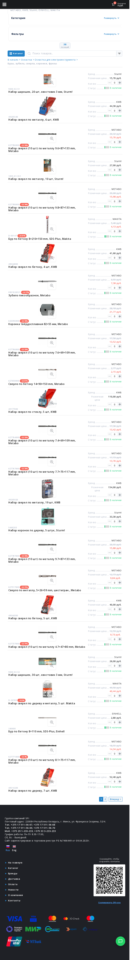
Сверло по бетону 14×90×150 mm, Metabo (36, 384)
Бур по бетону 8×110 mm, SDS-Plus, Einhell (36, 731)
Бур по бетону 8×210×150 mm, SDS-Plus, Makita (39, 239)
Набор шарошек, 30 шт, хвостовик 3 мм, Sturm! (40, 675)
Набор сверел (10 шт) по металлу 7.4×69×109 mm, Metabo (42, 442)
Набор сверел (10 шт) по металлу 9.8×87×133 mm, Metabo (42, 209)
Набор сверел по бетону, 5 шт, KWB (32, 618)
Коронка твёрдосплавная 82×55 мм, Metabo (38, 324)
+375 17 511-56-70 (44, 827)
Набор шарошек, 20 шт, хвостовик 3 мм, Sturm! (40, 92)
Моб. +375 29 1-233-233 (19, 831)
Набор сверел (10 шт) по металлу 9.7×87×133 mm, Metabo (42, 560)
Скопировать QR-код (109, 902)
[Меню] (4, 4)
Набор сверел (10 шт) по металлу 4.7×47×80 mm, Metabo (46, 647)
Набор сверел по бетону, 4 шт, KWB (32, 267)
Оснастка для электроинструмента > (56, 59)
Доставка (14, 878)
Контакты (14, 900)
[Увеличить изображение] (52, 83)
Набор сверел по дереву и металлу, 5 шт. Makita (41, 703)
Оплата (13, 884)
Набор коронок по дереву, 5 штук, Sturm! (36, 530)
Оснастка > (27, 59)
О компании (15, 895)
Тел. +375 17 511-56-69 (18, 827)
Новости (13, 889)
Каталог (13, 868)
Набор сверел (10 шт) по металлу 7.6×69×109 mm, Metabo (42, 354)
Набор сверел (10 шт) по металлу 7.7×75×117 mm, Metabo (42, 473)
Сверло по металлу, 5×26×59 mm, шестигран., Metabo (44, 590)
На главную (15, 862)
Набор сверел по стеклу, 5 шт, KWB (32, 412)
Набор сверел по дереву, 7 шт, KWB (32, 790)
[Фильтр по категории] (119, 54)
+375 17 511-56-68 (44, 824)
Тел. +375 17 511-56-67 (18, 824)
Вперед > (115, 799)
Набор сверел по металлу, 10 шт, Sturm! (35, 179)
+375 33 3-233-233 (45, 831)
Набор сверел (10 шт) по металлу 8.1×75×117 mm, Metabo (42, 761)
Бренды (12, 873)
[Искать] (29, 53)
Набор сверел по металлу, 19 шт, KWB (34, 502)
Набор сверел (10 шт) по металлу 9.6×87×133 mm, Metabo (42, 150)
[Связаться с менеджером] (120, 941)
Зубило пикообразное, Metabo (29, 295)
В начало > (14, 59)
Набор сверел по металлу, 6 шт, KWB (33, 119)
